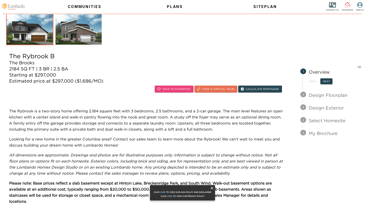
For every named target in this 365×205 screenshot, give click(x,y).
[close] (212, 188)
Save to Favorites (176, 89)
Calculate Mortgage (262, 89)
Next (326, 81)
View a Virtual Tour (218, 89)
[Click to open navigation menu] (11, 6)
